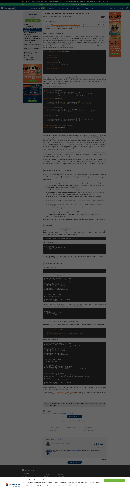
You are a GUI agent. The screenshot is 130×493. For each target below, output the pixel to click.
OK (114, 480)
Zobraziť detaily (27, 490)
